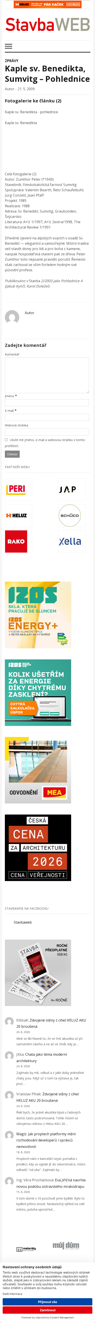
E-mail (9, 410)
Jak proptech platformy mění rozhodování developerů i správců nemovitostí (46, 1140)
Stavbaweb (23, 922)
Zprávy (11, 60)
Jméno (9, 396)
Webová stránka (16, 425)
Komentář (12, 354)
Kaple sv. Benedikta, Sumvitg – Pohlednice (47, 73)
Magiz (21, 1133)
